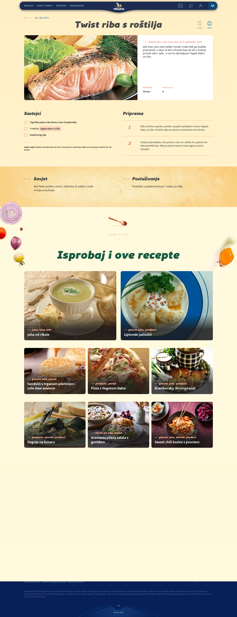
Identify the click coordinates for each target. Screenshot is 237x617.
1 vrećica (45, 129)
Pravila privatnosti (32, 582)
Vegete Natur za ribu (50, 129)
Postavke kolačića (75, 582)
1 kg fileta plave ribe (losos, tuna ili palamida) (53, 122)
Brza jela (28, 6)
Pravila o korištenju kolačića (54, 582)
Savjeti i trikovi (45, 6)
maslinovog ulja (38, 135)
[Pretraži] (191, 5)
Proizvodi (61, 6)
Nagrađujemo (77, 6)
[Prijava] (200, 5)
